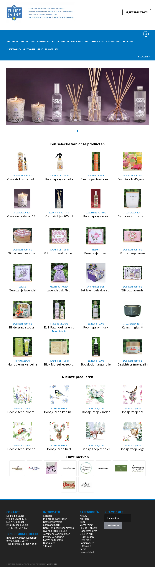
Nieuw (15, 41)
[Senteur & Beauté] (86, 484)
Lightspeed (52, 564)
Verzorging (43, 41)
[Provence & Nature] (120, 468)
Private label (52, 49)
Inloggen (142, 56)
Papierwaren (14, 49)
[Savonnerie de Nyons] (69, 484)
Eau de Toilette (60, 41)
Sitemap (47, 546)
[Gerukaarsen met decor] (77, 96)
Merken (24, 41)
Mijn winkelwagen (137, 12)
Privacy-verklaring (53, 537)
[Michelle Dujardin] (86, 468)
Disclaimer (49, 543)
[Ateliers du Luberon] (17, 468)
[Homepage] (8, 41)
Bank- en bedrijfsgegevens (58, 528)
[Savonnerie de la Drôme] (138, 468)
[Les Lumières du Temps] (51, 468)
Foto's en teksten (53, 540)
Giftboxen (29, 49)
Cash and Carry (51, 524)
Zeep (32, 41)
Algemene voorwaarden (56, 534)
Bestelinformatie (52, 521)
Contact (47, 515)
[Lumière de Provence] (69, 468)
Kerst (40, 49)
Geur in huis (97, 41)
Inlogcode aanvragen (55, 518)
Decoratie (127, 41)
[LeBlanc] (34, 468)
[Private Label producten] (103, 468)
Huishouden (113, 41)
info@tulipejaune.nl (17, 524)
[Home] (40, 15)
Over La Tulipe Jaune (55, 531)
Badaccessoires (80, 41)
